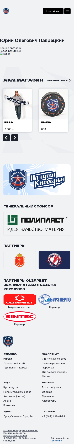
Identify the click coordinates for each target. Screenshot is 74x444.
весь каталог (57, 80)
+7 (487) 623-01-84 (53, 416)
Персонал (48, 367)
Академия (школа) (14, 396)
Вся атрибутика (51, 387)
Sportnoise (56, 440)
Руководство (11, 387)
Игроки (7, 358)
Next (14, 137)
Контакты (9, 405)
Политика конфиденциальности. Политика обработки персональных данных (20, 433)
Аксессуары (49, 400)
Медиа (46, 376)
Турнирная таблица (15, 367)
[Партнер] (54, 300)
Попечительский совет (17, 391)
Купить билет (53, 11)
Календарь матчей (53, 363)
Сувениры (48, 396)
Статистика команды (54, 372)
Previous (6, 137)
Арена (7, 400)
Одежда (47, 391)
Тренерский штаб (14, 363)
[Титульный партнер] (19, 300)
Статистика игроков (54, 358)
